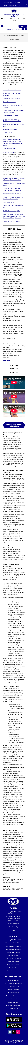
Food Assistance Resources (11, 115)
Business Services (13, 989)
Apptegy (17, 1042)
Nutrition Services (13, 999)
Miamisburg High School (13, 946)
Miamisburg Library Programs (12, 98)
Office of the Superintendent (13, 983)
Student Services (13, 1002)
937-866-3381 (15, 918)
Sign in (22, 26)
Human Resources (13, 993)
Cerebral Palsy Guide (9, 148)
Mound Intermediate (13, 971)
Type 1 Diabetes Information (11, 221)
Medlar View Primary (13, 968)
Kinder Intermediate (13, 961)
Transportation (13, 1008)
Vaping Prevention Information (12, 194)
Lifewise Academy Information (12, 90)
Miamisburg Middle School (13, 943)
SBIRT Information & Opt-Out (11, 211)
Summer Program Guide (10, 129)
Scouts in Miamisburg (9, 102)
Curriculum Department (13, 996)
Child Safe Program (8, 202)
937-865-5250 (14, 920)
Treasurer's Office (13, 986)
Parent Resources (15, 39)
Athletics (17, 2)
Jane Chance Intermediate (13, 958)
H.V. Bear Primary (13, 955)
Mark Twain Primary (13, 965)
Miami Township (13, 927)
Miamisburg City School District (14, 35)
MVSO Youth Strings (9, 133)
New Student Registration (12, 5)
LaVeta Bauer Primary (13, 952)
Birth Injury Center (8, 152)
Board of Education (13, 980)
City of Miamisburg (13, 923)
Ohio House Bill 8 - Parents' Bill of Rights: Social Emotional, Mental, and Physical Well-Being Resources (14, 216)
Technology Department (13, 1005)
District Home (8, 2)
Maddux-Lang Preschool (13, 949)
